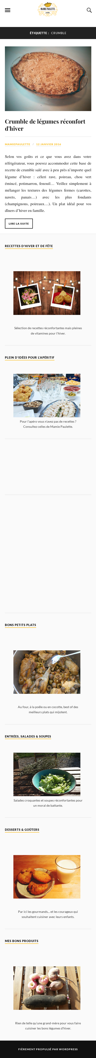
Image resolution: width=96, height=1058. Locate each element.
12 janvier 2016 (48, 144)
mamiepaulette (17, 144)
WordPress (68, 1049)
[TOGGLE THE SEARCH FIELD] (88, 10)
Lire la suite (19, 223)
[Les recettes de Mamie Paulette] (48, 14)
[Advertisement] (48, 466)
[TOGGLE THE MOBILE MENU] (7, 10)
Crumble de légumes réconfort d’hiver (45, 124)
